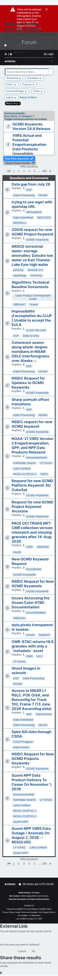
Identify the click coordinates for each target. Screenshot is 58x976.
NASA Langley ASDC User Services (35, 896)
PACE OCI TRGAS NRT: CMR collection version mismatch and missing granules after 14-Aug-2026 (32, 532)
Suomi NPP (20, 821)
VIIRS (44, 474)
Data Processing (23, 195)
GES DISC (44, 217)
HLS (39, 656)
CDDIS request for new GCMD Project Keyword (32, 231)
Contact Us (29, 905)
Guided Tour (23, 52)
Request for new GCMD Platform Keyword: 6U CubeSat (32, 485)
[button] (8, 171)
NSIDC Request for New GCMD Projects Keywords (33, 758)
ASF (29, 189)
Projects (27, 84)
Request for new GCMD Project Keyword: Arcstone (32, 506)
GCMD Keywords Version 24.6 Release (31, 126)
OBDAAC (19, 304)
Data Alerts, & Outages (18, 116)
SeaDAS (44, 635)
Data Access (31, 335)
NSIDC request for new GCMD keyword (32, 424)
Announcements (36, 457)
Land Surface (21, 468)
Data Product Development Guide (32, 297)
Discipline (33, 78)
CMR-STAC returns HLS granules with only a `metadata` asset (33, 646)
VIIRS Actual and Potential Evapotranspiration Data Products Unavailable (29, 144)
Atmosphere (34, 212)
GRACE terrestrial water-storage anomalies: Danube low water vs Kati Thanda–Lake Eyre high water (32, 255)
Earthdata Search (24, 463)
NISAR (43, 195)
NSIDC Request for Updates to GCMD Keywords (28, 383)
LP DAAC (46, 463)
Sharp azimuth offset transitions (30, 401)
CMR (29, 546)
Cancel (22, 951)
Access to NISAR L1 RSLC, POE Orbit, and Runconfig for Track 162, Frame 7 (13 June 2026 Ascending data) (32, 699)
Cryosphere (33, 569)
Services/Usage (15, 91)
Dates (36, 91)
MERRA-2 (19, 222)
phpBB (19, 909)
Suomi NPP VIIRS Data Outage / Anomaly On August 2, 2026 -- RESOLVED (31, 835)
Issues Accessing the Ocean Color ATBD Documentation (31, 602)
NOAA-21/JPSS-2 (24, 474)
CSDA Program (23, 741)
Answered (12, 78)
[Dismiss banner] (46, 9)
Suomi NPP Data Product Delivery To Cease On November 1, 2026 (32, 782)
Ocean (33, 304)
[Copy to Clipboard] (1, 973)
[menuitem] (49, 54)
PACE (17, 552)
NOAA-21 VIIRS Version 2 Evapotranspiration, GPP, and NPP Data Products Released (32, 445)
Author (10, 97)
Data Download (23, 217)
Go (33, 951)
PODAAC (36, 275)
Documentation (36, 612)
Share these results (18, 163)
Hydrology (19, 275)
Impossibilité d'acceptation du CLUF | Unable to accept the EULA (32, 318)
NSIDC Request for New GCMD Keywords (33, 583)
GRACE (18, 270)
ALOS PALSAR (36, 330)
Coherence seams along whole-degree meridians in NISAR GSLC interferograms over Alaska (30, 351)
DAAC (10, 84)
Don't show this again (15, 45)
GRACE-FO (35, 270)
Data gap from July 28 (31, 184)
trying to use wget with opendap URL (32, 204)
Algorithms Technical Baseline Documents (30, 284)
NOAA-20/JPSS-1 (24, 810)
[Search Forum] (51, 70)
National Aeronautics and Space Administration (29, 899)
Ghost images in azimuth (26, 670)
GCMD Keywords (37, 239)
